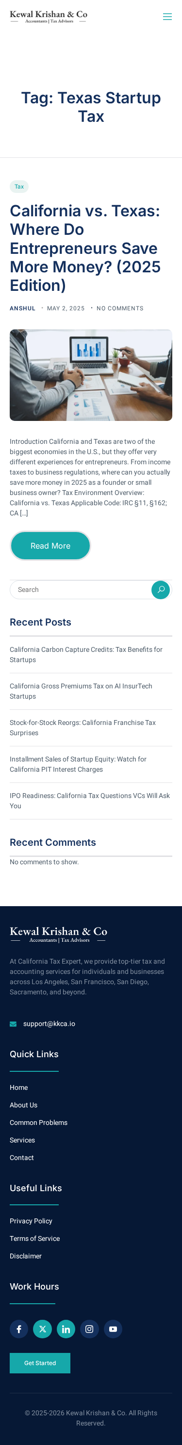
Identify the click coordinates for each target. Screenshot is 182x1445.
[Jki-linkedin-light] (66, 1329)
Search (160, 590)
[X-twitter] (42, 1329)
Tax (19, 186)
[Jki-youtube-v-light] (113, 1329)
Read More (50, 546)
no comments (120, 308)
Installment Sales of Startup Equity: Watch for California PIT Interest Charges (78, 764)
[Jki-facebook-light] (19, 1329)
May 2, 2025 (67, 308)
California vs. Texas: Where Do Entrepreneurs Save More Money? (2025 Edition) (85, 248)
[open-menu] (167, 17)
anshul (23, 308)
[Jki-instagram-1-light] (89, 1329)
